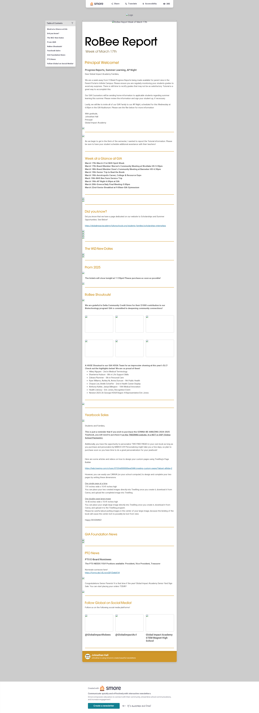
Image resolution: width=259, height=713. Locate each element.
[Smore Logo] (97, 4)
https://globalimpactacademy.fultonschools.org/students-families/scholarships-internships (125, 226)
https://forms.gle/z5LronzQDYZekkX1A (102, 572)
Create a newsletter (103, 705)
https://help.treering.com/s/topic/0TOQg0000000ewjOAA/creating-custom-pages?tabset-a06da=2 (128, 468)
